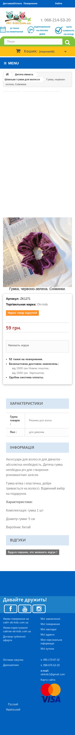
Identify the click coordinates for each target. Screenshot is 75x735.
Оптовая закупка (13, 659)
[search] (67, 42)
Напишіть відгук (18, 345)
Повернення (30, 3)
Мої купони (47, 648)
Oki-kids (42, 304)
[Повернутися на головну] (7, 74)
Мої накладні (48, 629)
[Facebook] (10, 608)
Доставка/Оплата (12, 3)
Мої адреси (47, 634)
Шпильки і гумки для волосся (22, 79)
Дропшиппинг (11, 665)
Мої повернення (50, 624)
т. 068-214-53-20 (56, 20)
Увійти (58, 3)
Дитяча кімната (24, 74)
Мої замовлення (50, 618)
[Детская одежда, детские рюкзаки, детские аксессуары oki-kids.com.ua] (19, 17)
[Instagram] (39, 608)
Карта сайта (48, 679)
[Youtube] (24, 608)
